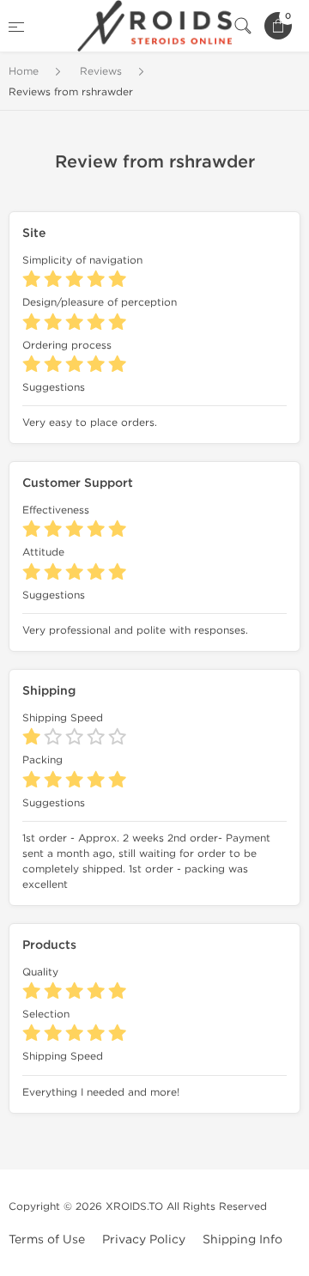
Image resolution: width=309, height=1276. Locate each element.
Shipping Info (242, 1239)
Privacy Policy (143, 1239)
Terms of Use (47, 1239)
